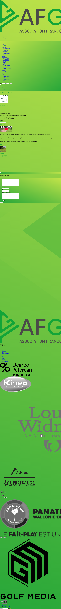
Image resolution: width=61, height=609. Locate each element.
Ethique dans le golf (6, 78)
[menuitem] (3, 37)
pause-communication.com (7, 606)
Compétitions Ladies (6, 60)
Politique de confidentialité (5, 361)
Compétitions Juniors (6, 59)
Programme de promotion (5, 72)
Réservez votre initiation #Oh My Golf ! (8, 49)
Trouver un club (4, 56)
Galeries (3, 358)
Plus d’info (1, 121)
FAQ (2, 87)
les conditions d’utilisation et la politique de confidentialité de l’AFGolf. (16, 200)
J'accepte (14, 200)
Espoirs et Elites (4, 62)
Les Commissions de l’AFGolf (7, 76)
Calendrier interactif (4, 352)
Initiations (3, 350)
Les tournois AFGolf (6, 58)
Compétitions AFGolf (4, 57)
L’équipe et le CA (5, 75)
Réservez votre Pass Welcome (6, 46)
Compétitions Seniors (6, 61)
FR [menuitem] (3, 37)
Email (1, 83)
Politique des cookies (4, 360)
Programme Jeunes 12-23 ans (5, 353)
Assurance (4, 77)
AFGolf (3, 74)
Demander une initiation (3, 122)
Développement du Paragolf (7, 68)
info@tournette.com (4, 155)
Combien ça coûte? (5, 50)
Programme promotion (5, 354)
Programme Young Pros (6, 65)
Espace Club (3, 359)
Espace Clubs (3, 88)
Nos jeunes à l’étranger (6, 64)
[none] (32, 38)
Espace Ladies (3, 89)
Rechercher (9, 608)
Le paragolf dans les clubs (6, 67)
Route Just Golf (5, 51)
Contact (4, 80)
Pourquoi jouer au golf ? (6, 48)
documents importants (6, 79)
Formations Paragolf (6, 69)
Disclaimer (3, 605)
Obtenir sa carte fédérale (6, 52)
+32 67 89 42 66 (4, 156)
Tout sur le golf (4, 47)
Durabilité (3, 73)
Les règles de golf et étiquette (7, 53)
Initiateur (4, 71)
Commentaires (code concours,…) (6, 192)
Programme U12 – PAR (6, 63)
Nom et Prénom (4, 187)
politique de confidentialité (6, 85)
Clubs (2, 178)
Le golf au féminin (5, 55)
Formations (3, 70)
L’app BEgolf (5, 54)
